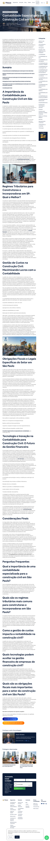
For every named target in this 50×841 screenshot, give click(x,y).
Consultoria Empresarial (20, 818)
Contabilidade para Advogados (43, 60)
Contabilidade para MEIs (43, 93)
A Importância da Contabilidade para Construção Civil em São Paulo (17, 71)
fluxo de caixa (21, 458)
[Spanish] (47, 3)
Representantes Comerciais (13, 823)
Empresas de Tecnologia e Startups (42, 106)
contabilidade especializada (23, 159)
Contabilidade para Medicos (43, 90)
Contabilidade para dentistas (43, 78)
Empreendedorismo (43, 102)
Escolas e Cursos (13, 814)
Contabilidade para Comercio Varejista (43, 64)
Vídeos (29, 2)
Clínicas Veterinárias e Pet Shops (13, 826)
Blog (25, 2)
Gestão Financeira (20, 806)
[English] (47, 1)
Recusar (10, 837)
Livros (33, 2)
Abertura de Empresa (41, 42)
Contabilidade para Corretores (43, 75)
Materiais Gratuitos (27, 807)
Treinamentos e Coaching (42, 125)
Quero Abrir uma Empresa (10, 718)
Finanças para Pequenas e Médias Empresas (43, 113)
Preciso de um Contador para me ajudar (13, 722)
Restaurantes (12, 816)
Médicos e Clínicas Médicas (43, 116)
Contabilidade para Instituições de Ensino (43, 86)
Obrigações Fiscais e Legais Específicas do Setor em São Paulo (16, 81)
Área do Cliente (37, 2)
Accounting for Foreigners (42, 45)
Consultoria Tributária (20, 815)
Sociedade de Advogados (13, 803)
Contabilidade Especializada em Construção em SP (8, 765)
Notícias (40, 119)
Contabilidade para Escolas (43, 82)
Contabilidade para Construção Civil (10, 12)
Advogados (41, 47)
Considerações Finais (7, 88)
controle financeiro (27, 509)
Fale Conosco (35, 808)
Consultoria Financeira (20, 812)
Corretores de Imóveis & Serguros (13, 819)
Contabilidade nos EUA (43, 57)
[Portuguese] (47, 2)
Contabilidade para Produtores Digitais (43, 96)
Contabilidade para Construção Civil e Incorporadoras (43, 71)
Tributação (41, 128)
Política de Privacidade (35, 804)
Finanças (41, 109)
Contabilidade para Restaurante (43, 100)
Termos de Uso (36, 806)
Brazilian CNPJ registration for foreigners (42, 51)
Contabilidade (42, 54)
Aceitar (17, 837)
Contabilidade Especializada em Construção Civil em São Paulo (26, 766)
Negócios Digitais (12, 812)
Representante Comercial (42, 122)
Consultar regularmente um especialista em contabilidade (15, 431)
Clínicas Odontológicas (13, 809)
